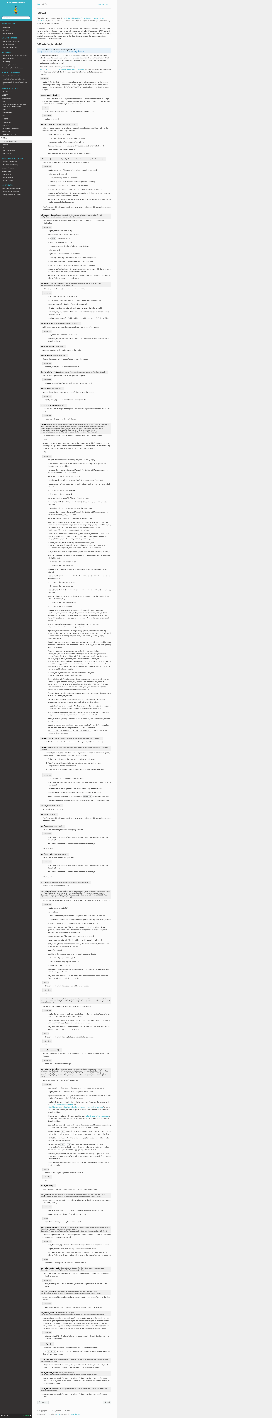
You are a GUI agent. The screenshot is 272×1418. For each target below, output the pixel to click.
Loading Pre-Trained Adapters (11, 76)
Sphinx (47, 1414)
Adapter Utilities (7, 180)
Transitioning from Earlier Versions (13, 68)
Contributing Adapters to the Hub (13, 79)
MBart (4, 138)
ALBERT (5, 95)
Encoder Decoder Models (10, 128)
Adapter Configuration (9, 161)
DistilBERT (5, 125)
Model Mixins (6, 174)
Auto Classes (6, 98)
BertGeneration (7, 113)
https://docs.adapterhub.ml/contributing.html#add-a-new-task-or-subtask (75, 1107)
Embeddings (6, 61)
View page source (104, 4)
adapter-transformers (16, 3)
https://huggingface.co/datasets (97, 1116)
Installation (6, 27)
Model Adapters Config (10, 165)
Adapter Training (7, 33)
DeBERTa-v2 (6, 122)
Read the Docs (76, 1414)
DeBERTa (5, 119)
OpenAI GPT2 (6, 131)
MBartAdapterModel (10, 141)
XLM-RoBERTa (7, 154)
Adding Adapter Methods (10, 191)
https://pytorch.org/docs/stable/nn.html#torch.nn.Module (62, 69)
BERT (4, 109)
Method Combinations (9, 47)
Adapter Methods (8, 44)
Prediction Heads (8, 58)
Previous (43, 1402)
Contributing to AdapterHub (11, 188)
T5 (3, 147)
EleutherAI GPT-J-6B (9, 135)
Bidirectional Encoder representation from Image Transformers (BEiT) (14, 105)
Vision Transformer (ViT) (10, 150)
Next (106, 1402)
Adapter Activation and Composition (14, 55)
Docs (39, 4)
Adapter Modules (8, 168)
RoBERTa (5, 144)
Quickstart (5, 30)
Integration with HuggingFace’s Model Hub (14, 83)
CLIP (3, 116)
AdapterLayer (6, 171)
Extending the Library (9, 65)
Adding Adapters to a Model (11, 194)
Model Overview (7, 92)
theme (58, 1414)
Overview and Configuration (11, 41)
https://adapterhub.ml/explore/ (61, 1104)
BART (4, 101)
